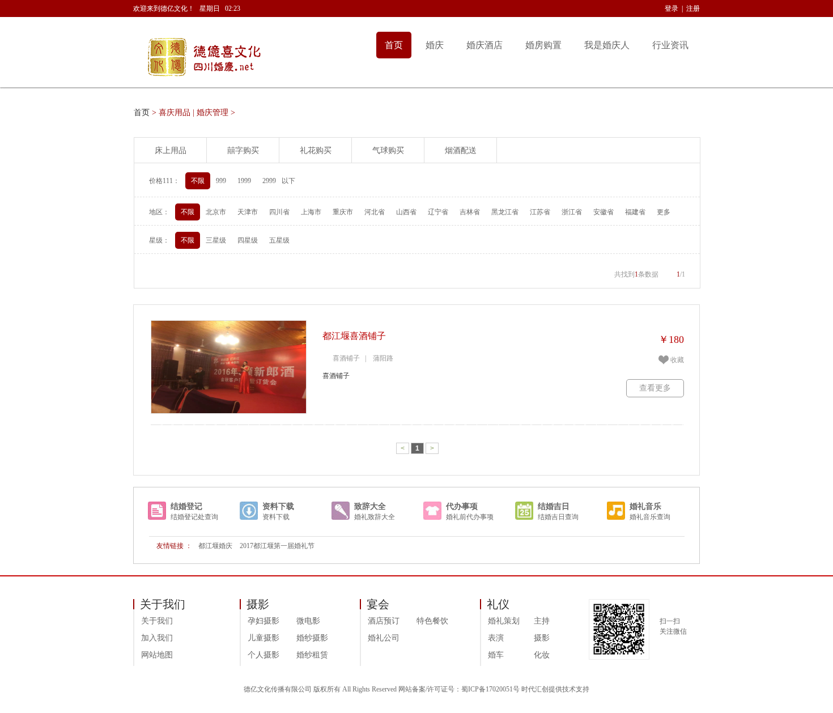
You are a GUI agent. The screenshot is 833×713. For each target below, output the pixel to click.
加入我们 (157, 638)
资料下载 (278, 506)
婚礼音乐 (645, 506)
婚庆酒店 (484, 45)
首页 (394, 45)
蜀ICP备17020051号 (490, 689)
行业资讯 (670, 45)
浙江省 (572, 212)
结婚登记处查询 (194, 517)
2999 (269, 181)
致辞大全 (370, 506)
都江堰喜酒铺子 (354, 336)
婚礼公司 (384, 638)
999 (221, 181)
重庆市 (343, 212)
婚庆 (435, 45)
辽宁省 (438, 212)
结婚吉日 (554, 506)
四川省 (279, 212)
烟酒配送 (461, 150)
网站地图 (157, 655)
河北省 (374, 212)
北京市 (216, 212)
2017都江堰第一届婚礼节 (277, 546)
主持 (542, 621)
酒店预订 (384, 621)
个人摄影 (263, 655)
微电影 (308, 621)
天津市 (247, 212)
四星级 (247, 240)
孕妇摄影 (263, 621)
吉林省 (470, 212)
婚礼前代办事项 (470, 517)
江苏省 (540, 212)
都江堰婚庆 (215, 546)
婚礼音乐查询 (650, 517)
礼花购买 (316, 150)
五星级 (279, 240)
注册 (693, 8)
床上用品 (170, 150)
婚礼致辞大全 (374, 517)
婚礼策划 (504, 621)
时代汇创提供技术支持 (555, 689)
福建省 (635, 212)
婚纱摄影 (312, 638)
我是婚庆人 (607, 45)
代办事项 (462, 506)
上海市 (311, 212)
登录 (671, 8)
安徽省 (603, 212)
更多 (663, 212)
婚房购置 (543, 45)
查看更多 (655, 388)
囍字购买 (243, 150)
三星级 (216, 240)
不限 (198, 181)
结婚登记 (186, 506)
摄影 (542, 638)
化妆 (542, 655)
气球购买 (388, 150)
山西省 (406, 212)
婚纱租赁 (312, 655)
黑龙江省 (504, 212)
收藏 (677, 360)
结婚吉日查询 (558, 517)
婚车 (496, 655)
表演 (496, 638)
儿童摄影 (263, 638)
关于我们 (157, 621)
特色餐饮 (432, 621)
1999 (244, 181)
